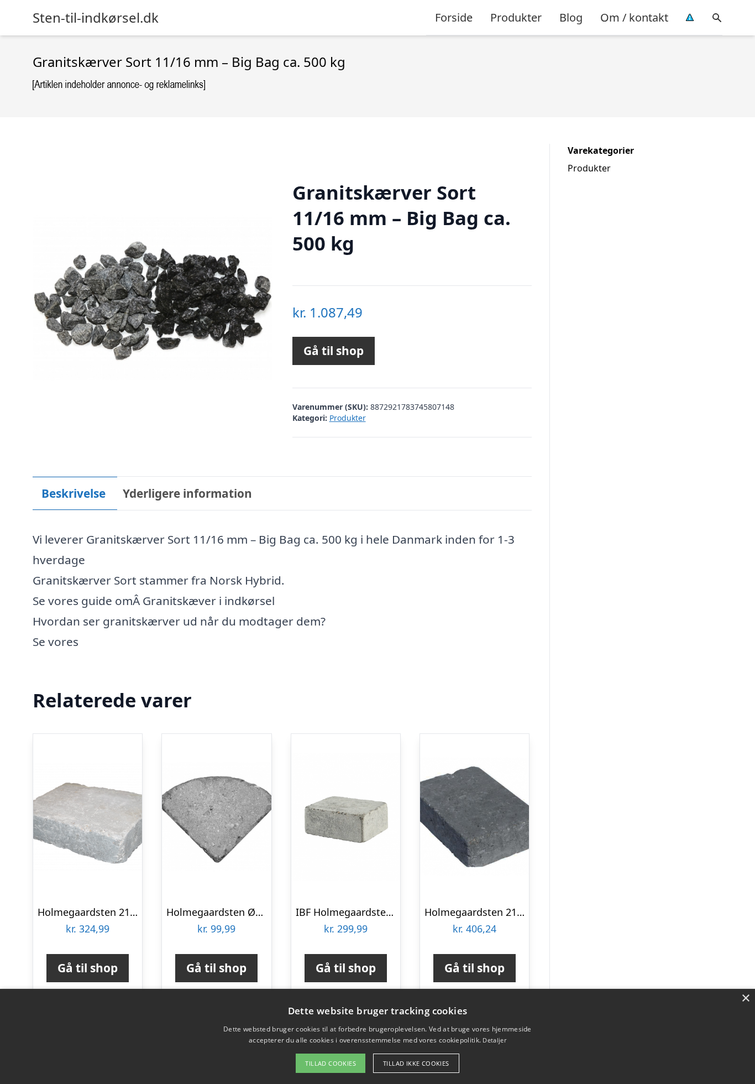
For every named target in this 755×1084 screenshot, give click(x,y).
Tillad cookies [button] (330, 1063)
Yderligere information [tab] (187, 493)
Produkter (516, 17)
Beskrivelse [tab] (73, 493)
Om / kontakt (634, 17)
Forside (454, 17)
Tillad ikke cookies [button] (416, 1063)
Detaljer (494, 1040)
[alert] (377, 1036)
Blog (571, 17)
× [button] (745, 998)
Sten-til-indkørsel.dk (96, 18)
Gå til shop (333, 350)
